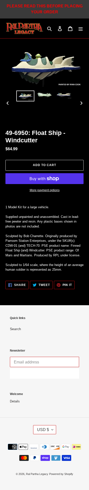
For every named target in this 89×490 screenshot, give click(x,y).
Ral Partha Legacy (37, 473)
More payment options (45, 190)
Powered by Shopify (61, 473)
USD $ (43, 430)
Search (15, 329)
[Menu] (80, 28)
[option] (25, 96)
